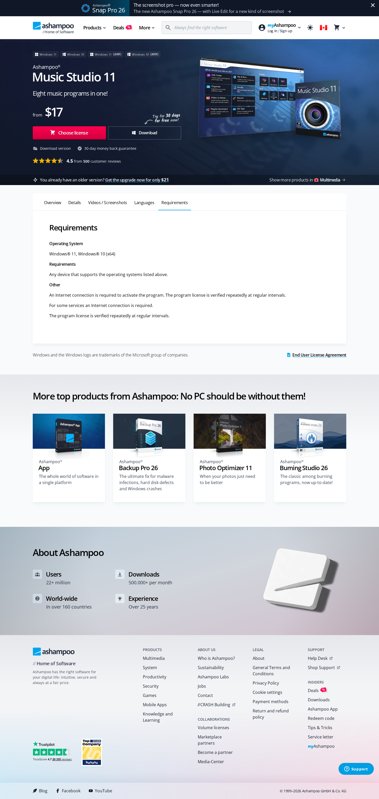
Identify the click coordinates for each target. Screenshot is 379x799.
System (150, 667)
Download (147, 133)
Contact (205, 695)
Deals (121, 27)
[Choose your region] (323, 27)
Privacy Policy (266, 683)
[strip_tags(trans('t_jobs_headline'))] (91, 752)
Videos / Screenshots (107, 202)
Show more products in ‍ (304, 180)
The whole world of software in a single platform (68, 479)
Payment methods (271, 701)
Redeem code (321, 718)
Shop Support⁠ (321, 667)
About (259, 658)
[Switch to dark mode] (310, 27)
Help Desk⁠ (317, 658)
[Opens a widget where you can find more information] (356, 769)
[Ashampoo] (53, 651)
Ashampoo (321, 746)
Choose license (72, 133)
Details (74, 202)
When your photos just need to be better (227, 479)
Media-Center (211, 761)
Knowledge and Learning (158, 717)
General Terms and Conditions (271, 671)
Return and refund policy (271, 714)
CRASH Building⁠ (213, 705)
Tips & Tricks (320, 727)
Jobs (202, 686)
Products (92, 27)
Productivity (154, 677)
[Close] (373, 5)
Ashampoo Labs (213, 677)
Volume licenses (213, 727)
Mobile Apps (155, 705)
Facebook (71, 791)
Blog (43, 791)
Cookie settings (267, 692)
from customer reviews (94, 161)
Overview (52, 202)
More (144, 27)
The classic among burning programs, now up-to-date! (306, 479)
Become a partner (215, 752)
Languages (144, 202)
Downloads (319, 700)
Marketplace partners (210, 740)
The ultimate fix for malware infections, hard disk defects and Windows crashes (146, 482)
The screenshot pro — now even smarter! (176, 5)
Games (149, 695)
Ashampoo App (323, 709)
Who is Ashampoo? (216, 658)
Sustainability (211, 667)
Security (151, 686)
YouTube (103, 791)
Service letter (320, 737)
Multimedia (154, 658)
